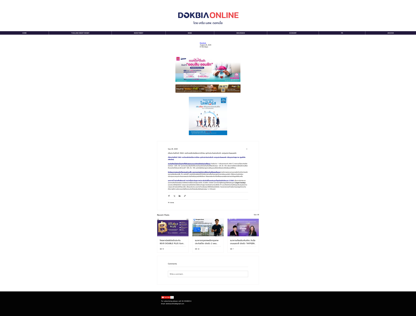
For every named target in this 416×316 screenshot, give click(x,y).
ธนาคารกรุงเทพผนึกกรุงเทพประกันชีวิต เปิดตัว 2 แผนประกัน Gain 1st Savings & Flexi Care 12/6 (207, 242)
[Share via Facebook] (169, 196)
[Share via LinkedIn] (180, 196)
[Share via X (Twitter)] (174, 196)
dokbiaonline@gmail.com (175, 304)
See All (256, 215)
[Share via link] (185, 196)
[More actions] (246, 149)
